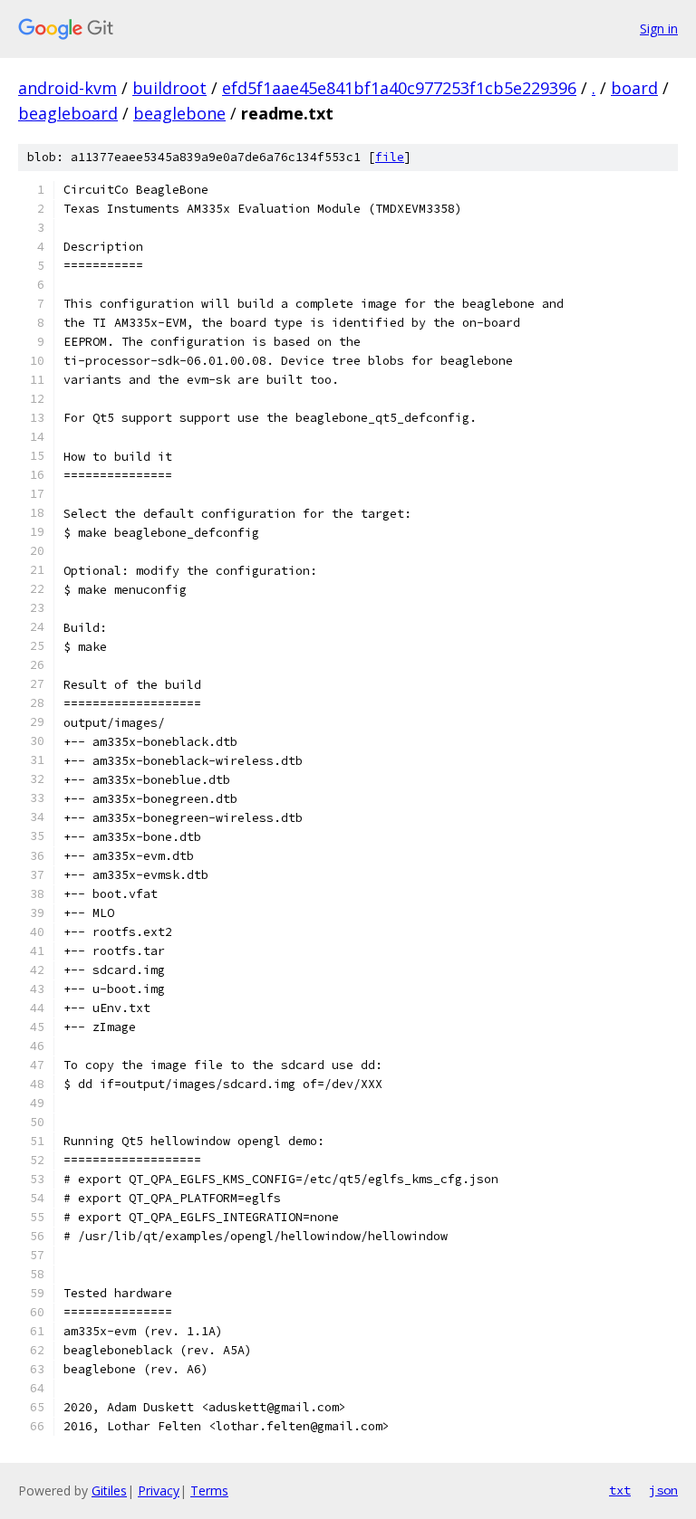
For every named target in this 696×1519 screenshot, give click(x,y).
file (389, 157)
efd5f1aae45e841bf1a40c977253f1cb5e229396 (399, 88)
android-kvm (67, 88)
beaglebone (179, 113)
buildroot (169, 88)
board (634, 88)
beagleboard (68, 113)
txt (620, 1490)
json (663, 1490)
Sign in (659, 28)
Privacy (158, 1490)
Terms (209, 1490)
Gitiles (109, 1490)
